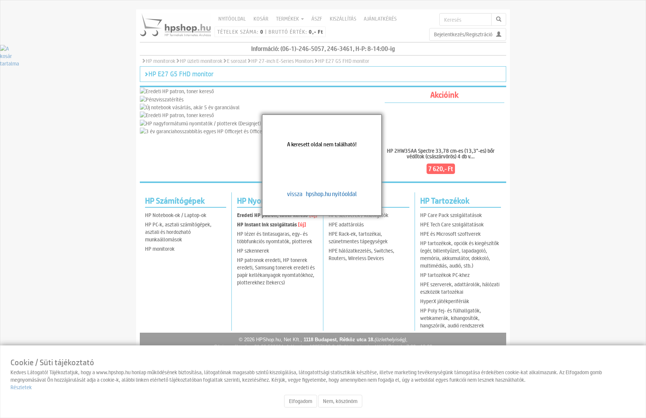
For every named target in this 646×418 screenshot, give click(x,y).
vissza (294, 193)
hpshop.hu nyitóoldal (331, 193)
